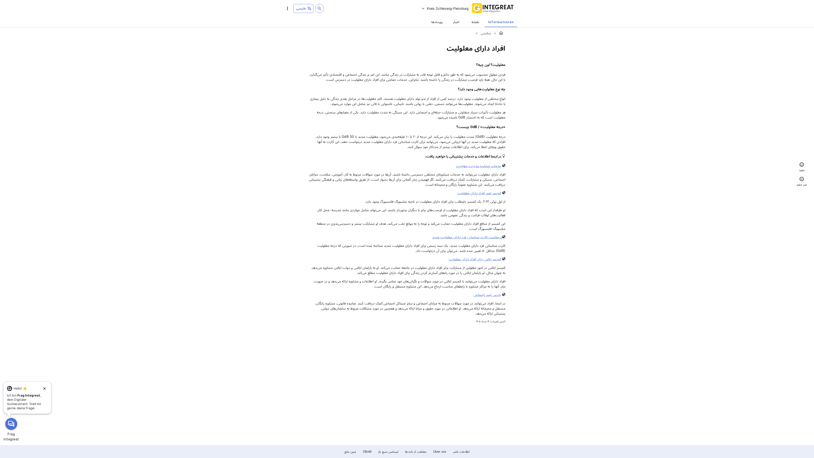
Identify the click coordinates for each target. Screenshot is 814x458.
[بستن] (44, 388)
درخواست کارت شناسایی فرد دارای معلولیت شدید (467, 237)
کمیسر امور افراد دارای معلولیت (479, 193)
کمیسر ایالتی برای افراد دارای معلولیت (475, 259)
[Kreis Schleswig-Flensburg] (501, 33)
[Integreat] (493, 8)
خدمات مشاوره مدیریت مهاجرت (478, 166)
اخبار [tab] (456, 22)
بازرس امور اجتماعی (487, 295)
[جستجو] (319, 8)
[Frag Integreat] (11, 424)
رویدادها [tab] (437, 22)
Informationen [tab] (501, 22)
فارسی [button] (300, 8)
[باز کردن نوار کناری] (287, 8)
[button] (801, 167)
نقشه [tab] (475, 22)
